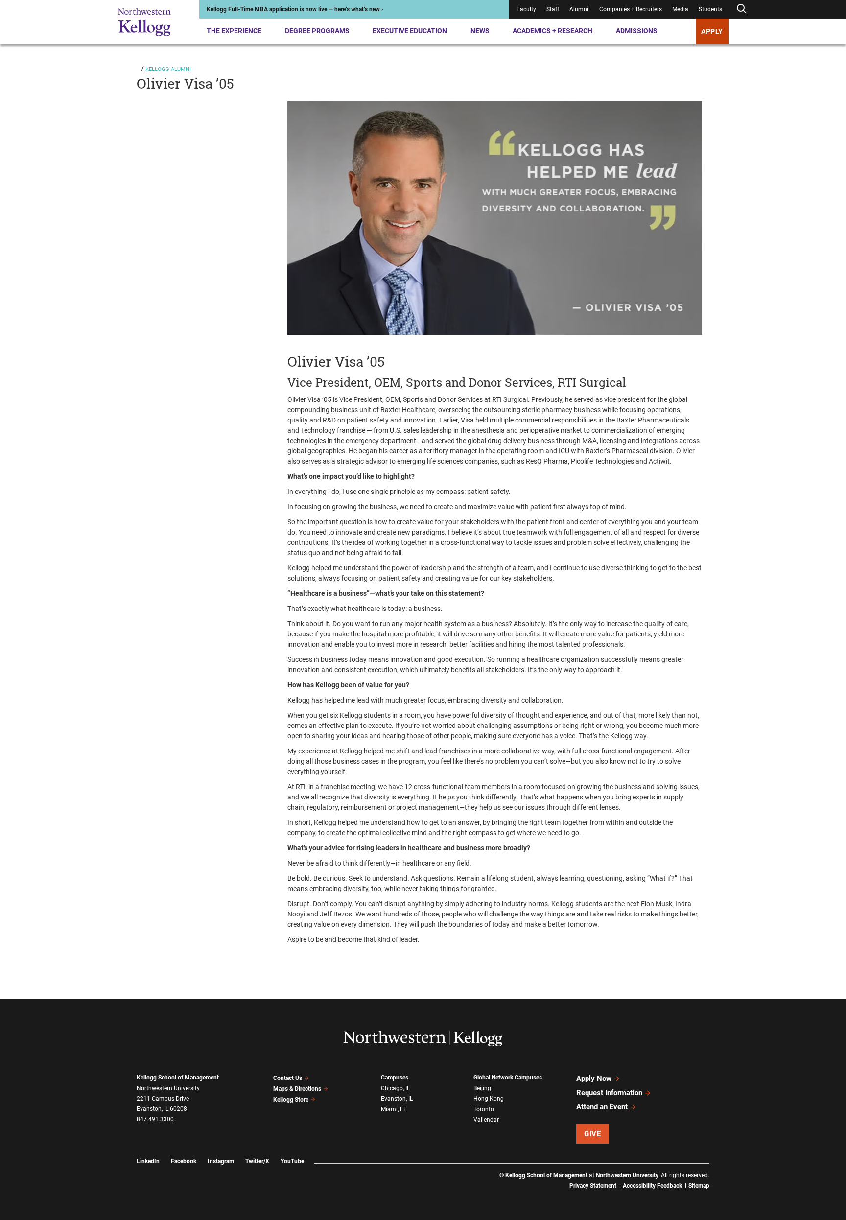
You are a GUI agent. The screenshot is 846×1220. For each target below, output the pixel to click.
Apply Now (593, 1078)
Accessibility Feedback (652, 1185)
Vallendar (486, 1119)
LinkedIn (148, 1161)
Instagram (221, 1161)
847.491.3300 (155, 1119)
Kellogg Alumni (168, 69)
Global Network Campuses (507, 1077)
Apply (712, 31)
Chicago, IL (395, 1088)
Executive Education (410, 31)
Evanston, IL (397, 1098)
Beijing (482, 1088)
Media (680, 9)
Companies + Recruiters (630, 9)
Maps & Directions (297, 1088)
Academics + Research (552, 31)
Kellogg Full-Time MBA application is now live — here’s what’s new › (295, 9)
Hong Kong (488, 1098)
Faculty (526, 9)
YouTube (292, 1161)
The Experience (234, 31)
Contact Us (287, 1078)
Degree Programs (317, 31)
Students (710, 9)
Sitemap (698, 1185)
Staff (552, 9)
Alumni (578, 9)
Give (592, 1133)
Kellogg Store (290, 1099)
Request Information (609, 1092)
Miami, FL (393, 1109)
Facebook (183, 1161)
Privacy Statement (592, 1185)
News (480, 31)
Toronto (483, 1109)
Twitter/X (257, 1161)
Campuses (394, 1077)
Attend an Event (602, 1107)
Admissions (637, 31)
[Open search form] (741, 9)
